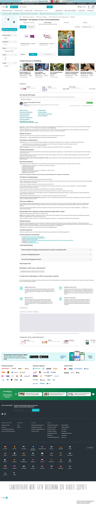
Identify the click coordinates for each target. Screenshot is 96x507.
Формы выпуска (24, 110)
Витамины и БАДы (29, 10)
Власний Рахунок (71, 3)
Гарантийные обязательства (37, 425)
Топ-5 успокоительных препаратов (56, 73)
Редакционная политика (36, 427)
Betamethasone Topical (32, 239)
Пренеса (50, 340)
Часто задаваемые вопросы (28, 3)
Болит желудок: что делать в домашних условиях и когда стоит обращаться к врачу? (26, 73)
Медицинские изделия (52, 433)
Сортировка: (78, 26)
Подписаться (36, 410)
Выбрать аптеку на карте (10, 29)
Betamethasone (32, 241)
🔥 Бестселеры (90, 10)
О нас (37, 3)
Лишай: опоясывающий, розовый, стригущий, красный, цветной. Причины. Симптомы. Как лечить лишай (72, 73)
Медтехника (50, 435)
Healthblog (92, 3)
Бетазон (28, 86)
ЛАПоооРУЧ (64, 429)
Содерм (50, 86)
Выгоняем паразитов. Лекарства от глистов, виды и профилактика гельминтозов (87, 73)
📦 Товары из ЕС (59, 10)
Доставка (23, 26)
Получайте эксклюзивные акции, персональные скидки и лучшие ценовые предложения (26, 406)
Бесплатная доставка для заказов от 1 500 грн (52, 13)
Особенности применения (26, 117)
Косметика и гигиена (18, 10)
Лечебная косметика (38, 10)
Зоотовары (63, 431)
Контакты (9, 3)
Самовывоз (31, 26)
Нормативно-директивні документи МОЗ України (33, 238)
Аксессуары (64, 435)
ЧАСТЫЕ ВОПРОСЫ (42, 115)
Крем (6, 38)
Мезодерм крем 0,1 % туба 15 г (46, 43)
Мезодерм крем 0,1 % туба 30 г (28, 43)
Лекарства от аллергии (41, 17)
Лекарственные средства (7, 10)
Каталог (3, 3)
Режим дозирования (25, 114)
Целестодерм (72, 86)
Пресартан (71, 340)
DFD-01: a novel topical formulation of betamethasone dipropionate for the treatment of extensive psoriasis (49, 240)
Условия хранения (42, 112)
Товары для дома (65, 427)
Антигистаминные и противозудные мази (58, 17)
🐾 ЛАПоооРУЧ (81, 10)
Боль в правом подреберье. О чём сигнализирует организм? (40, 73)
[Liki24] (5, 498)
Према (28, 340)
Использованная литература (45, 114)
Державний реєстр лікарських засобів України (33, 236)
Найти (49, 6)
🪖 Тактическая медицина (70, 10)
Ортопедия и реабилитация (53, 437)
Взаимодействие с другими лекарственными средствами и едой (29, 122)
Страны (19, 427)
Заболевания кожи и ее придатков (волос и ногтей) (32, 271)
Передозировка (42, 110)
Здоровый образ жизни (66, 433)
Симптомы (63, 437)
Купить (33, 54)
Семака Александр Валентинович (32, 102)
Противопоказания (24, 115)
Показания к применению (26, 112)
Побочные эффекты (25, 119)
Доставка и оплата (17, 3)
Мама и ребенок (64, 425)
